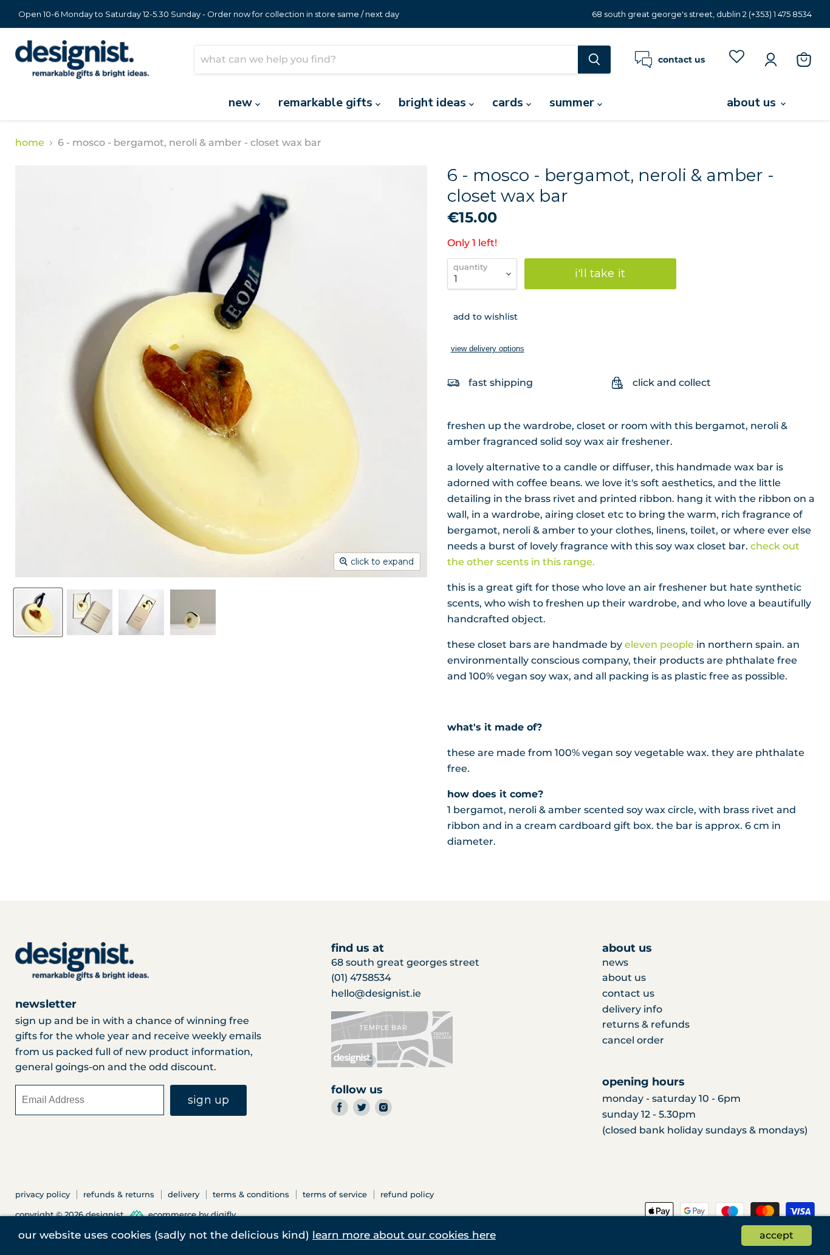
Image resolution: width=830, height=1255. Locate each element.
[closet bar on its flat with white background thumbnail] (38, 612)
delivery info (632, 1009)
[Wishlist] (736, 59)
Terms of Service (335, 1194)
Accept (777, 1235)
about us (753, 102)
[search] (386, 60)
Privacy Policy (42, 1194)
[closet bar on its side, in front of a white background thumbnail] (193, 612)
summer (573, 102)
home (29, 142)
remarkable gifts (327, 102)
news (615, 962)
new (241, 102)
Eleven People (659, 644)
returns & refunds (646, 1024)
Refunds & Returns (118, 1194)
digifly (223, 1215)
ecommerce (172, 1215)
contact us (628, 993)
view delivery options (487, 348)
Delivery (183, 1194)
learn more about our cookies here (404, 1235)
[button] (482, 316)
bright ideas (434, 102)
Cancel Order (633, 1040)
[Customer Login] (770, 59)
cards (509, 102)
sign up (208, 1100)
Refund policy (407, 1194)
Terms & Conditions (251, 1194)
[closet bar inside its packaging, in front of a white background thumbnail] (141, 612)
